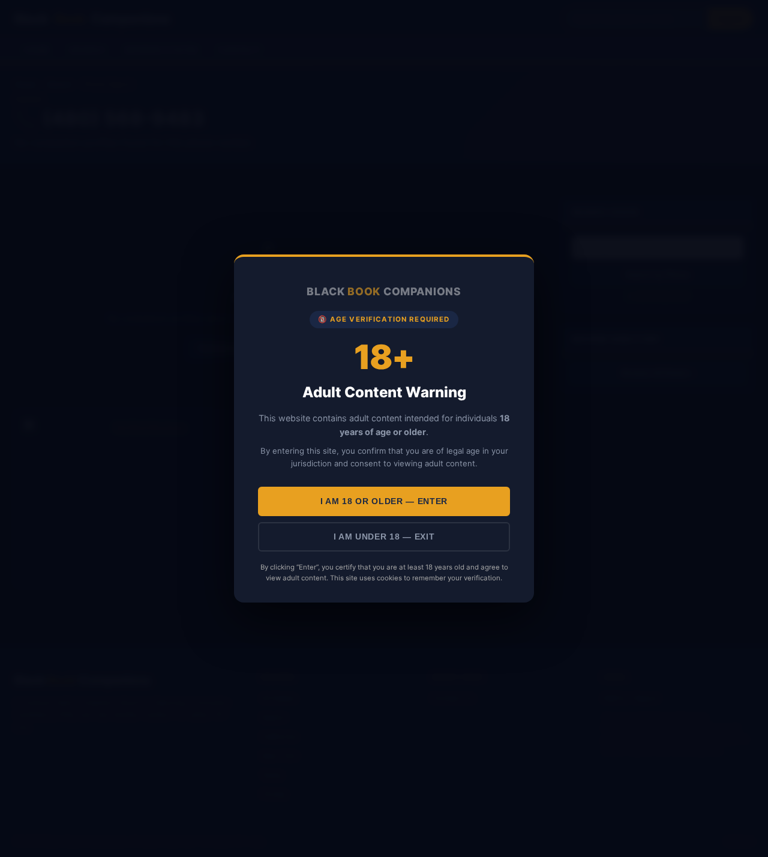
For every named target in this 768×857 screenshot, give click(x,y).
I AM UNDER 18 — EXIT (384, 536)
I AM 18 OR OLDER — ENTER (384, 501)
